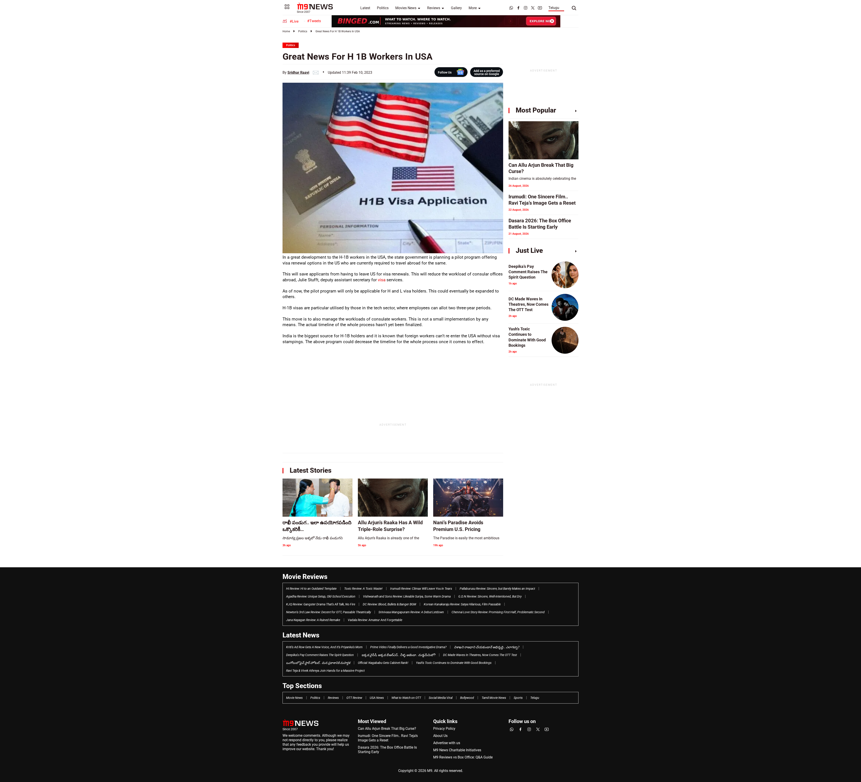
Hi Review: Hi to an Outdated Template (311, 588)
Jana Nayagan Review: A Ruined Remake (313, 620)
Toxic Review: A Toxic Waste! (363, 588)
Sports (518, 698)
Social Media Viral (440, 698)
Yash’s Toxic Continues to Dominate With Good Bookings (453, 663)
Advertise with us (446, 743)
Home (286, 31)
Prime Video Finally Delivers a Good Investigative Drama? (408, 647)
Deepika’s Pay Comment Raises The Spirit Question (320, 655)
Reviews (433, 8)
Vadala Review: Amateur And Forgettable (375, 620)
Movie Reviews (305, 577)
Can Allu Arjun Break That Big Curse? (387, 728)
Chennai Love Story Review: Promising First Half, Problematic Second (498, 612)
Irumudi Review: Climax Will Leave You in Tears (421, 588)
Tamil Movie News (494, 698)
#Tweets (314, 21)
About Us (440, 736)
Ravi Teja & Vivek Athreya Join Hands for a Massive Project (325, 670)
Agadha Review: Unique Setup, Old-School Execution (320, 596)
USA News (377, 698)
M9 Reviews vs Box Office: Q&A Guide (463, 757)
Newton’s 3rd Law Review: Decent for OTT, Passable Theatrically (328, 612)
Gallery (456, 8)
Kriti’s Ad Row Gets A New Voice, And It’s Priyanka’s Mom (324, 647)
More (473, 8)
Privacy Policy (444, 728)
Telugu (553, 8)
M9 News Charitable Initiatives (457, 750)
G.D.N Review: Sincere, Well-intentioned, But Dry (490, 596)
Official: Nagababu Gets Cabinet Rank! (383, 663)
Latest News (301, 635)
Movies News (405, 8)
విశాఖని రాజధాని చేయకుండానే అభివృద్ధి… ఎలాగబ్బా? (486, 647)
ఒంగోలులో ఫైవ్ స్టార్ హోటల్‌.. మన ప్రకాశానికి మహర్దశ (318, 663)
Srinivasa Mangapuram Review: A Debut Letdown (411, 612)
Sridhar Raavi (298, 72)
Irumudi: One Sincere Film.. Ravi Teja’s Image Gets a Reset (388, 738)
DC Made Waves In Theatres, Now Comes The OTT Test (480, 655)
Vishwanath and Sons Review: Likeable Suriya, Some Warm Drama (407, 596)
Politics (383, 8)
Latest (365, 8)
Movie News (294, 698)
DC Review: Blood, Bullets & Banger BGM (389, 604)
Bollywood (467, 698)
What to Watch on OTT (406, 698)
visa (382, 279)
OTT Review (354, 698)
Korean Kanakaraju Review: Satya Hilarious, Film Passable (462, 604)
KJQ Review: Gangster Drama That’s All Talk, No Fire (320, 604)
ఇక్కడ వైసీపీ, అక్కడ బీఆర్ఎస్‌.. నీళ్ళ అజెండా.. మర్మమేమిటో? (398, 655)
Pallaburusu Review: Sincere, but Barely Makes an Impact (497, 588)
